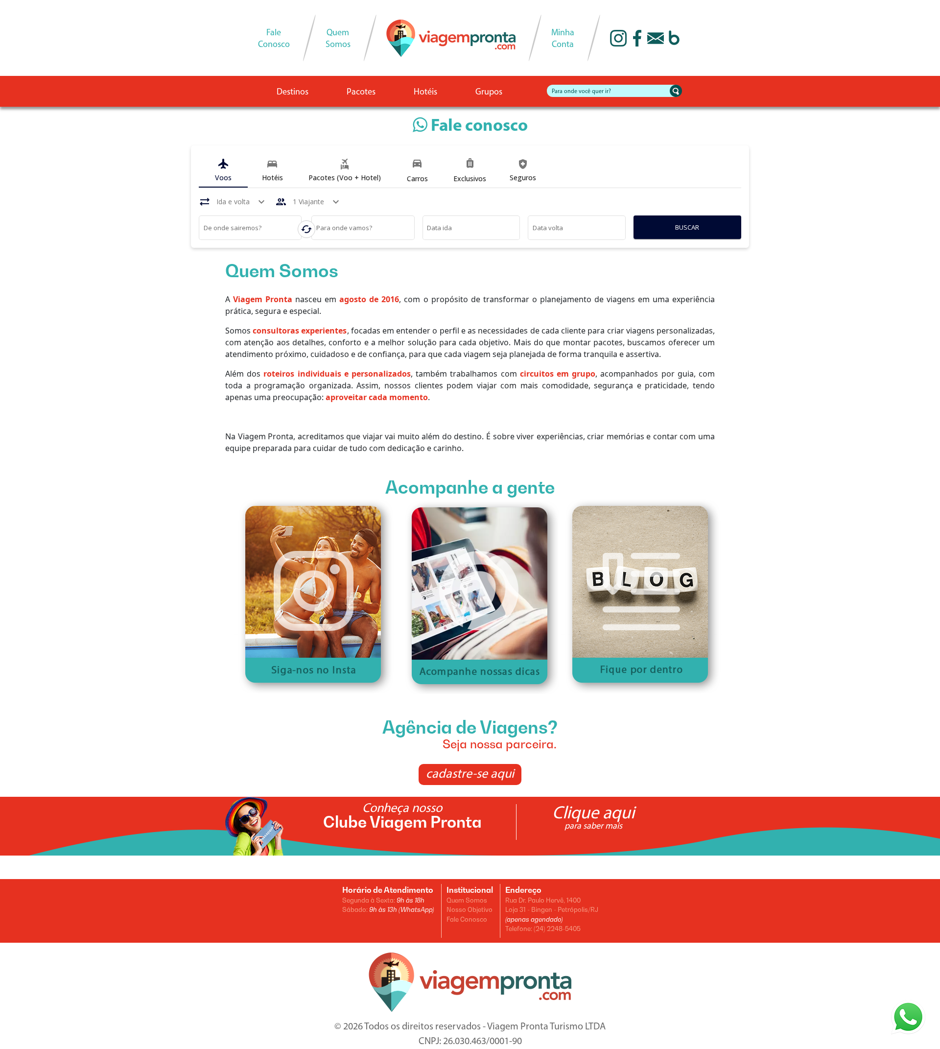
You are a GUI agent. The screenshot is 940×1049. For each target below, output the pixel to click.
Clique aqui (593, 817)
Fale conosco (477, 126)
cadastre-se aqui (470, 774)
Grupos (488, 92)
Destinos (292, 92)
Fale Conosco (466, 919)
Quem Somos (466, 900)
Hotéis (425, 92)
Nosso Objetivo (469, 909)
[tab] (223, 170)
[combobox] (250, 229)
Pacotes (361, 92)
